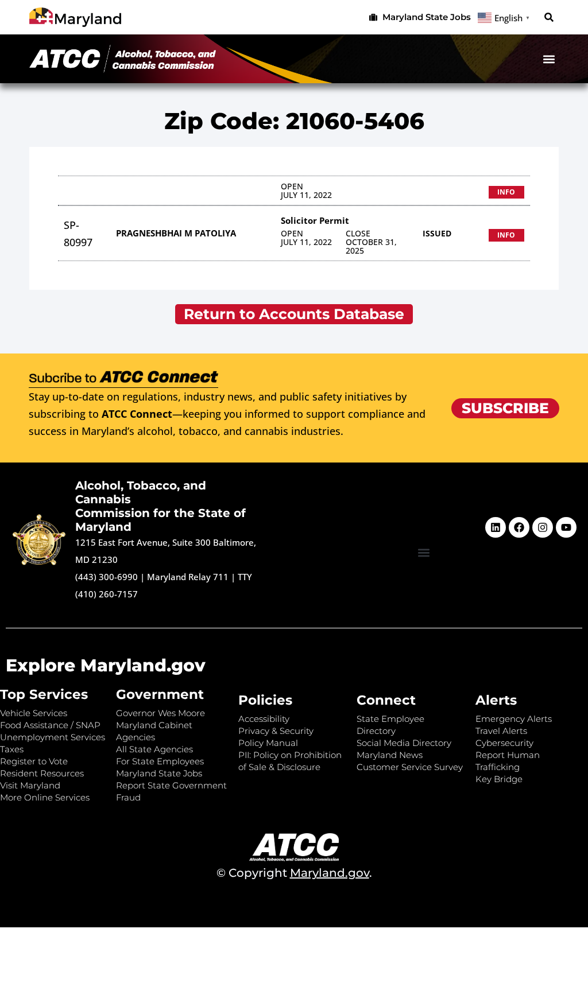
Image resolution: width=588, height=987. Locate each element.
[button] (549, 17)
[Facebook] (519, 527)
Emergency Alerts (513, 718)
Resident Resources (42, 773)
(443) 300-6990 (106, 576)
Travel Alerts (501, 730)
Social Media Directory (404, 742)
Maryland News (390, 754)
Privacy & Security (276, 730)
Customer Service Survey (410, 766)
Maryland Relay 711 (189, 576)
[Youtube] (566, 527)
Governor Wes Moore (160, 713)
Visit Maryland (30, 785)
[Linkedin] (495, 527)
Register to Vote (34, 761)
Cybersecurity (504, 742)
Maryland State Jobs (159, 773)
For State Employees (160, 761)
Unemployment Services (52, 737)
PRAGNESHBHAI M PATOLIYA (176, 233)
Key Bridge (499, 779)
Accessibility (263, 718)
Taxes (12, 749)
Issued (437, 233)
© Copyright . (294, 873)
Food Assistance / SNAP (50, 725)
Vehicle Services (33, 713)
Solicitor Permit (315, 220)
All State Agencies (154, 749)
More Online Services (45, 797)
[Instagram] (542, 527)
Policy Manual (268, 742)
